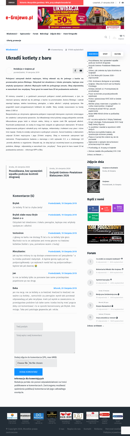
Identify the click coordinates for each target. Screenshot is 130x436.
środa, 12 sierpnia (104, 291)
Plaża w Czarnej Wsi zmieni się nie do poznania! (103, 138)
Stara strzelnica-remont (106, 318)
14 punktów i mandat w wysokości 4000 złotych (104, 128)
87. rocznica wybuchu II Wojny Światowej (104, 119)
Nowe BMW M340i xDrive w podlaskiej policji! (103, 115)
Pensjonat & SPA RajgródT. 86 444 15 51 (78, 421)
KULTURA (118, 54)
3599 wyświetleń (116, 273)
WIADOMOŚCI (93, 54)
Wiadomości (12, 34)
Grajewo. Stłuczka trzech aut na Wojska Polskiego (104, 85)
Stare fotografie (70, 34)
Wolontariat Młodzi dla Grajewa (108, 269)
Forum (35, 34)
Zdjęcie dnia (55, 34)
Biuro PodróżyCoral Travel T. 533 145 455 (12, 421)
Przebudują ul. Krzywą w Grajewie (102, 148)
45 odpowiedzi (102, 309)
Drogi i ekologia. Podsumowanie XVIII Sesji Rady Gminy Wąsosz (105, 123)
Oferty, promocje (14, 41)
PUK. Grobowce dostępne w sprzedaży (104, 81)
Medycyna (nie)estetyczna (106, 294)
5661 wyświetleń (116, 321)
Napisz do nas (120, 208)
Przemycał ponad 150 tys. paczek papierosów (102, 110)
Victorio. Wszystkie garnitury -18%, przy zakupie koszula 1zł (45, 3)
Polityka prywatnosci (113, 432)
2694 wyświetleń (116, 262)
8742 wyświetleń (117, 309)
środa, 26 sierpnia (109, 171)
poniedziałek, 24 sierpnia (111, 185)
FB (95, 209)
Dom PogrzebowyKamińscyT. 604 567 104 (52, 421)
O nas (61, 429)
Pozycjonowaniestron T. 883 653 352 (39, 421)
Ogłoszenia (25, 34)
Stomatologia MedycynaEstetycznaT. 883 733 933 (92, 421)
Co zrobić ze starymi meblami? (108, 259)
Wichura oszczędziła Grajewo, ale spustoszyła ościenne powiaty (101, 133)
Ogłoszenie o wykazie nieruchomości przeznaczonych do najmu (103, 143)
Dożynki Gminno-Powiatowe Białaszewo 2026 (66, 174)
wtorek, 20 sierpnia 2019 (65, 288)
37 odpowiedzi (101, 321)
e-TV (106, 209)
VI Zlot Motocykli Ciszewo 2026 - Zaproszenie (101, 76)
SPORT (105, 54)
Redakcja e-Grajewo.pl (24, 69)
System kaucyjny (103, 280)
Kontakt (95, 217)
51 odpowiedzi (101, 297)
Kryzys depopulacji (103, 306)
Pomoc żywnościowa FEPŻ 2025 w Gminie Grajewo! (104, 100)
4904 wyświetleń (117, 283)
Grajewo (105, 181)
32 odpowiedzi (101, 283)
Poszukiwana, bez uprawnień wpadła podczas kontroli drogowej (25, 174)
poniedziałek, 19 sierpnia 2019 (26, 72)
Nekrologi (44, 34)
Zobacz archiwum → (95, 155)
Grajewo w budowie (110, 168)
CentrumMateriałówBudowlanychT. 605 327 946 (66, 421)
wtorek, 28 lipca (103, 302)
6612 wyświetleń (116, 297)
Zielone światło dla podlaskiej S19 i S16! (104, 151)
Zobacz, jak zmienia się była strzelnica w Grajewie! (104, 71)
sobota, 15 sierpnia (104, 314)
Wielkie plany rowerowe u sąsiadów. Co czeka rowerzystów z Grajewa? (104, 105)
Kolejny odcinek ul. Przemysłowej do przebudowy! (103, 90)
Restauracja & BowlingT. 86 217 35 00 (25, 421)
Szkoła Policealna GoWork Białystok (105, 421)
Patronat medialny (114, 429)
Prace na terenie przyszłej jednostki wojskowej (103, 95)
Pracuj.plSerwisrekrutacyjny (117, 421)
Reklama (98, 429)
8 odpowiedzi (101, 262)
